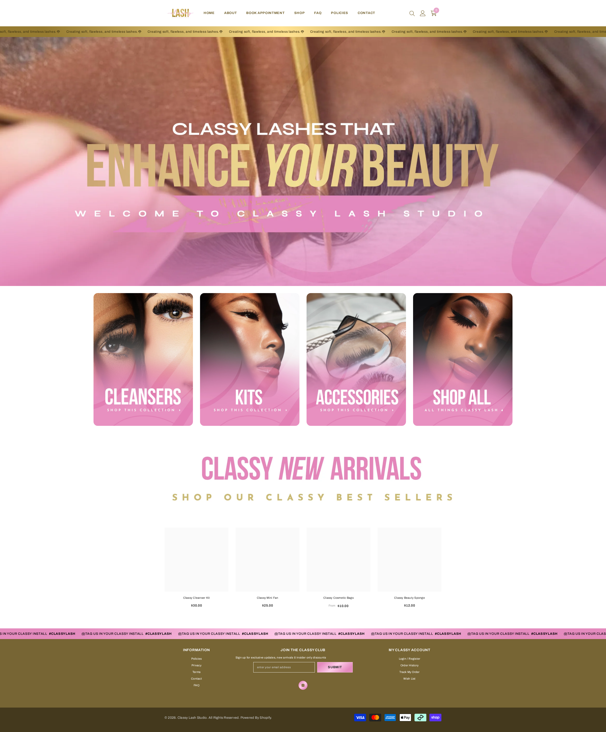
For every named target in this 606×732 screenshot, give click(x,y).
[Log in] (422, 13)
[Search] (412, 13)
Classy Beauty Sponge (409, 597)
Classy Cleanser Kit (196, 597)
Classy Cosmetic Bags (338, 597)
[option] (196, 569)
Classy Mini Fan (267, 597)
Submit (335, 667)
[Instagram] (303, 685)
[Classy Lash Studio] (143, 359)
